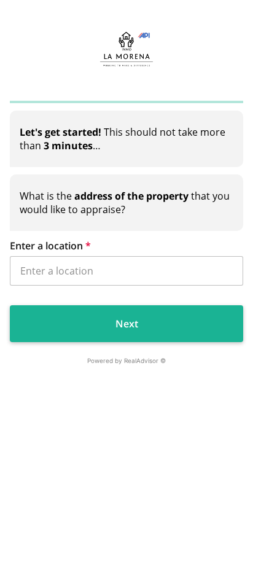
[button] (126, 245)
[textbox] (126, 139)
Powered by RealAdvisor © (126, 360)
